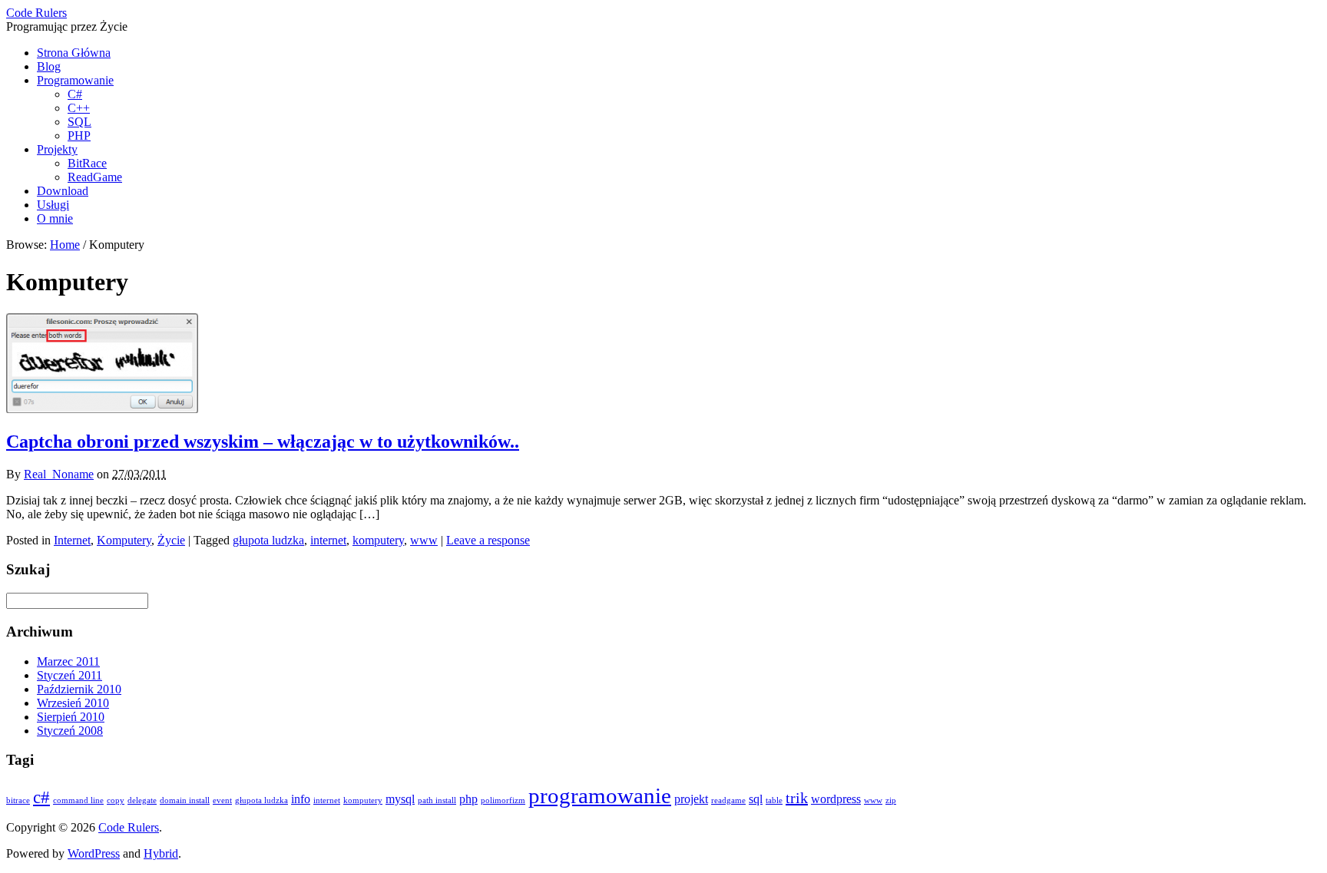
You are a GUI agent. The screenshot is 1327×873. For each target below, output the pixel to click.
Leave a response (488, 540)
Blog (49, 66)
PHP (79, 135)
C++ (79, 107)
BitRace (87, 163)
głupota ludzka (268, 540)
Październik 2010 (79, 689)
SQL (79, 121)
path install (437, 800)
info (300, 799)
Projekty (57, 149)
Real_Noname (59, 474)
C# (75, 94)
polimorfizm (503, 800)
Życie (171, 540)
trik (797, 797)
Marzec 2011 (68, 661)
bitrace (18, 800)
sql (756, 799)
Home (65, 244)
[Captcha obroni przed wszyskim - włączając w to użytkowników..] (102, 408)
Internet (72, 540)
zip (890, 800)
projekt (691, 799)
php (468, 799)
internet (328, 540)
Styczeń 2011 (69, 675)
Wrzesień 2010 (73, 702)
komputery (378, 540)
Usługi (53, 204)
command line (78, 800)
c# (41, 797)
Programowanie (75, 80)
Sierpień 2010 (70, 716)
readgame (728, 800)
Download (62, 190)
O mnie (55, 218)
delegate (142, 800)
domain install (185, 800)
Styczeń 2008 (70, 730)
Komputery (124, 540)
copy (115, 800)
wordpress (836, 799)
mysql (400, 799)
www (424, 540)
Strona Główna (74, 52)
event (222, 800)
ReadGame (95, 177)
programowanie (599, 795)
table (774, 800)
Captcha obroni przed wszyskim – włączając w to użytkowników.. (262, 441)
